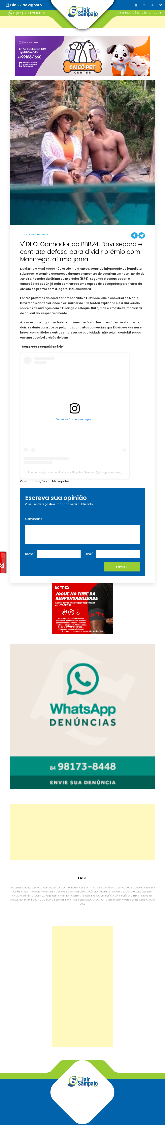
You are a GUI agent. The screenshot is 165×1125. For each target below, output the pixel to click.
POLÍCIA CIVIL (112, 895)
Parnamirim (88, 895)
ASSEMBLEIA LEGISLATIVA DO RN (60, 887)
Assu (82, 887)
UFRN (118, 899)
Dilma (51, 891)
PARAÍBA (64, 895)
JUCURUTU (129, 891)
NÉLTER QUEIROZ (36, 895)
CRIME (16, 891)
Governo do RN (64, 891)
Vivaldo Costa (130, 899)
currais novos (40, 891)
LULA (138, 891)
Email (89, 554)
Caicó (98, 887)
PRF (151, 895)
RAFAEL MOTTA (18, 899)
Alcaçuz (26, 887)
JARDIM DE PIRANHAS (110, 891)
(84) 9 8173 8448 (30, 13)
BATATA (90, 887)
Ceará (119, 887)
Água (142, 899)
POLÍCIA (100, 895)
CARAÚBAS (109, 887)
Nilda (23, 895)
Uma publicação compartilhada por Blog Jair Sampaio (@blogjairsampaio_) (75, 472)
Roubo (75, 899)
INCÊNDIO (92, 891)
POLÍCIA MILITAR (130, 895)
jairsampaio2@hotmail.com (138, 12)
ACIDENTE (15, 887)
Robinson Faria (62, 899)
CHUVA (128, 887)
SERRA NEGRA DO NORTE (93, 899)
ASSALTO (37, 887)
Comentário (33, 519)
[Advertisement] (82, 832)
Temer (111, 899)
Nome (30, 554)
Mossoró (147, 891)
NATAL (15, 895)
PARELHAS (75, 895)
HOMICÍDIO (79, 891)
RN (28, 899)
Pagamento (52, 895)
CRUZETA (26, 891)
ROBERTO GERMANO (42, 899)
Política (144, 895)
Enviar (121, 567)
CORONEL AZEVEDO (144, 887)
